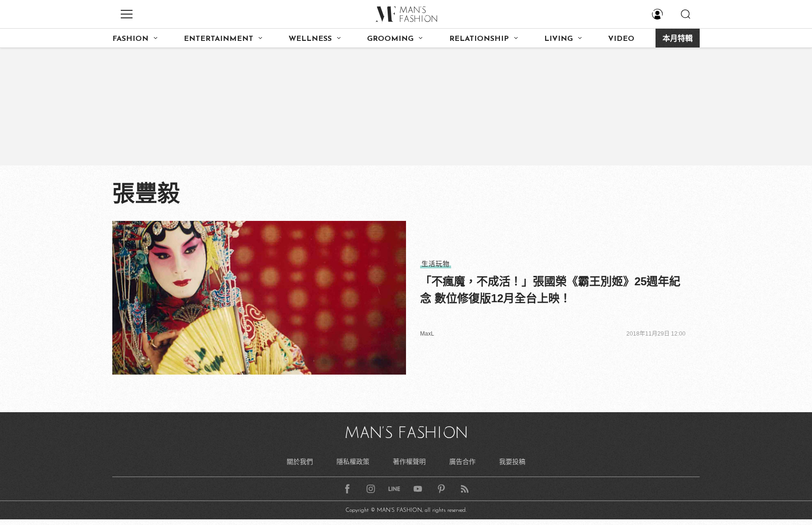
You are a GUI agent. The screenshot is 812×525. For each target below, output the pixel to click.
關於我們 (300, 461)
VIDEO (621, 39)
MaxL (427, 333)
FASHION (130, 39)
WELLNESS (310, 39)
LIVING (558, 39)
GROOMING (390, 39)
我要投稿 (512, 461)
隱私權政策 (352, 461)
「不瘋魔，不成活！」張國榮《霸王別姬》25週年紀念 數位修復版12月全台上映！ (550, 290)
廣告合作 (462, 461)
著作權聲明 (409, 461)
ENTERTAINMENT (218, 39)
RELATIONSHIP (479, 39)
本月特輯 (678, 39)
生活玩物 (436, 263)
